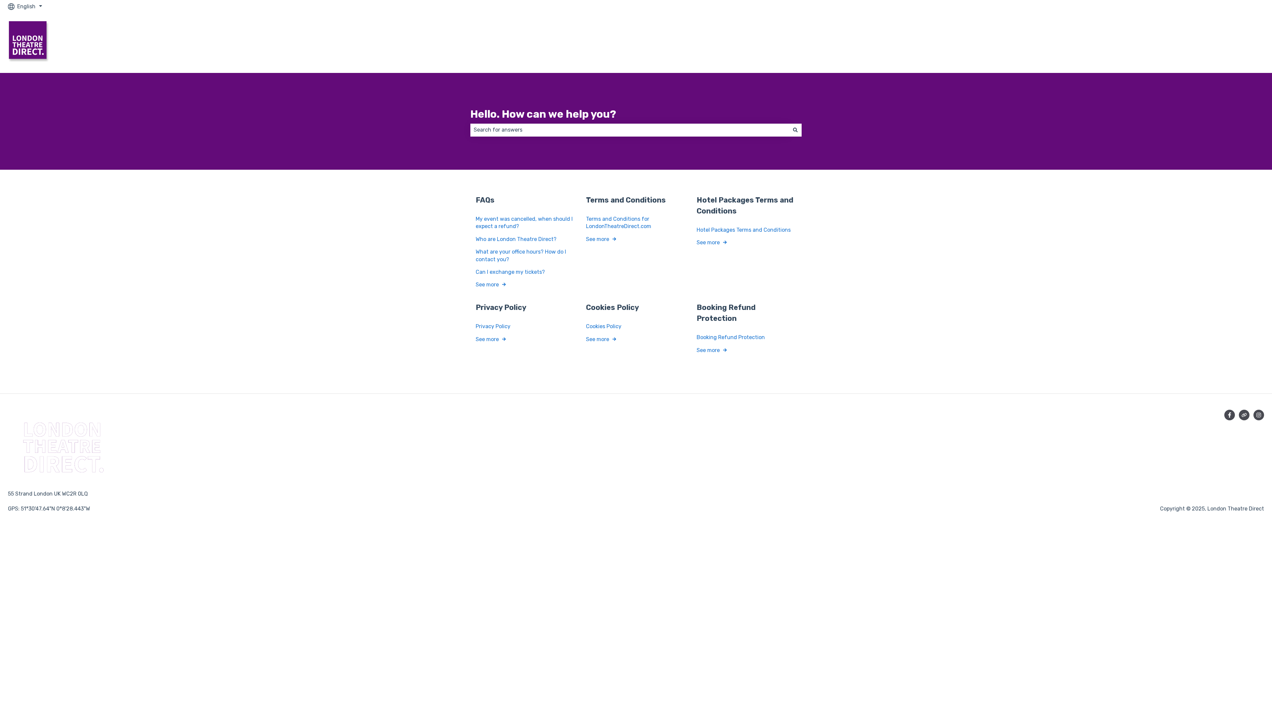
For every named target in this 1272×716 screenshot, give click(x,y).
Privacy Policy (493, 326)
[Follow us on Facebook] (1229, 415)
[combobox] (629, 130)
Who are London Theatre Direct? (516, 239)
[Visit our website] (1244, 415)
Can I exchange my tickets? (510, 272)
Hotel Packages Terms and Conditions (744, 230)
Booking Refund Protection (731, 337)
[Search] (795, 130)
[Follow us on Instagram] (1258, 415)
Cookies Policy (603, 326)
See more (487, 284)
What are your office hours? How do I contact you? (521, 255)
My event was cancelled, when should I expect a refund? (524, 222)
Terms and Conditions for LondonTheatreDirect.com (618, 222)
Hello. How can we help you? (543, 114)
